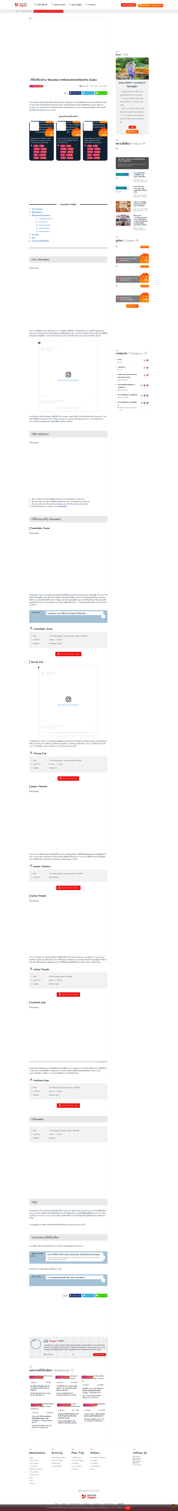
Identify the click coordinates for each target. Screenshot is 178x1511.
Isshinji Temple (54, 984)
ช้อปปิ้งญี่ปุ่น (56, 1463)
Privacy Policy (109, 1504)
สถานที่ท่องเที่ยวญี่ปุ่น (59, 1458)
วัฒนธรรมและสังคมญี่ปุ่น (98, 1458)
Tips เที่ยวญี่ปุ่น (77, 1466)
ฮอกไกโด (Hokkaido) (36, 1469)
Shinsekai (52, 1138)
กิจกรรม (92, 4)
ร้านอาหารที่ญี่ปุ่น (58, 1461)
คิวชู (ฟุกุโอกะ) (34, 1472)
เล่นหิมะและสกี (59, 4)
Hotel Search (74, 1504)
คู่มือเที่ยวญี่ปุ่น (77, 1458)
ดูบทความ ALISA (100, 1355)
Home (57, 1504)
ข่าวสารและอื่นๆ (95, 1466)
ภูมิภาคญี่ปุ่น (76, 4)
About (64, 1504)
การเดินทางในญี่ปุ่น (78, 1461)
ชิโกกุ (31, 1478)
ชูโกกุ (31, 1481)
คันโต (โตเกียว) (34, 1461)
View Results (132, 131)
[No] (175, 1508)
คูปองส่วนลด (157, 5)
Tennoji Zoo (53, 768)
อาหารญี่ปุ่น (94, 1463)
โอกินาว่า (33, 1484)
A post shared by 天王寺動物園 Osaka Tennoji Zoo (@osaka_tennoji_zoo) (68, 732)
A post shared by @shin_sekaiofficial (68, 408)
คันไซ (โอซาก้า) (34, 1463)
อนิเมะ (93, 1469)
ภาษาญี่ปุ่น (94, 1461)
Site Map (86, 1504)
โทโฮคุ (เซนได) (34, 1475)
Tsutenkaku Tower (55, 643)
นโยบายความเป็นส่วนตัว (118, 1508)
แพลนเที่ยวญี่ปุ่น (57, 1466)
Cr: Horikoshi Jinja (102, 1061)
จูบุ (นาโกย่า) (34, 1466)
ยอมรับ (128, 1508)
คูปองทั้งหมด (132, 306)
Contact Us (97, 1504)
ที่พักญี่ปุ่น (75, 1463)
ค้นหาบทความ (129, 5)
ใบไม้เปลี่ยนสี (41, 4)
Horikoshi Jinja (54, 1095)
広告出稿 (120, 1504)
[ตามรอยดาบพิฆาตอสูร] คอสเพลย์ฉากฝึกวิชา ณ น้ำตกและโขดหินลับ (131, 102)
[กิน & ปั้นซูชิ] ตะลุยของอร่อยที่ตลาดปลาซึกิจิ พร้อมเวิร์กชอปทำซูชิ (132, 119)
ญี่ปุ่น (31, 1458)
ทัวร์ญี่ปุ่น (75, 1469)
